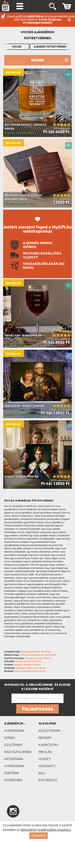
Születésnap (49, 730)
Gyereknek (13, 780)
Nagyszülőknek (18, 752)
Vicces (16, 46)
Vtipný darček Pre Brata (29, 661)
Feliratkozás (37, 709)
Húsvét (45, 759)
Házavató (47, 766)
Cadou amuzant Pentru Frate (30, 671)
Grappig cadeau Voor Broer (31, 668)
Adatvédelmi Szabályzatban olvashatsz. (45, 830)
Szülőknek (13, 745)
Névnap (45, 738)
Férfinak (11, 773)
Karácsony (48, 745)
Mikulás (45, 752)
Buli (42, 773)
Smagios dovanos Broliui (27, 664)
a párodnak (14, 730)
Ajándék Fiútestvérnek (50, 46)
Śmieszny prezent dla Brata (36, 651)
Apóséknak (13, 759)
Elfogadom (38, 835)
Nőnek (9, 738)
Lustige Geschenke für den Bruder (38, 654)
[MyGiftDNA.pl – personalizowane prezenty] (5, 6)
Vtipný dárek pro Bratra (38, 658)
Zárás (69, 19)
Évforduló (48, 780)
